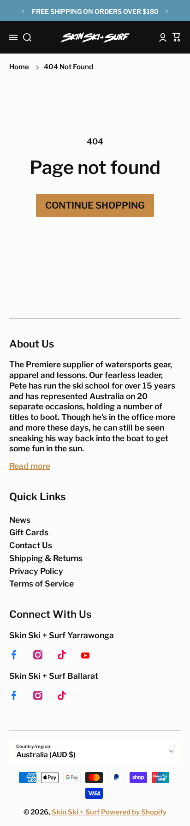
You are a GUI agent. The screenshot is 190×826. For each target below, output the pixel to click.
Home (19, 67)
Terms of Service (41, 583)
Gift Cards (28, 532)
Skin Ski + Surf (76, 812)
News (19, 520)
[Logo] (95, 37)
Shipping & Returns (46, 558)
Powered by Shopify (133, 812)
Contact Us (30, 545)
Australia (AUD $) (46, 754)
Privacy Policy (36, 571)
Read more (29, 466)
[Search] (27, 37)
